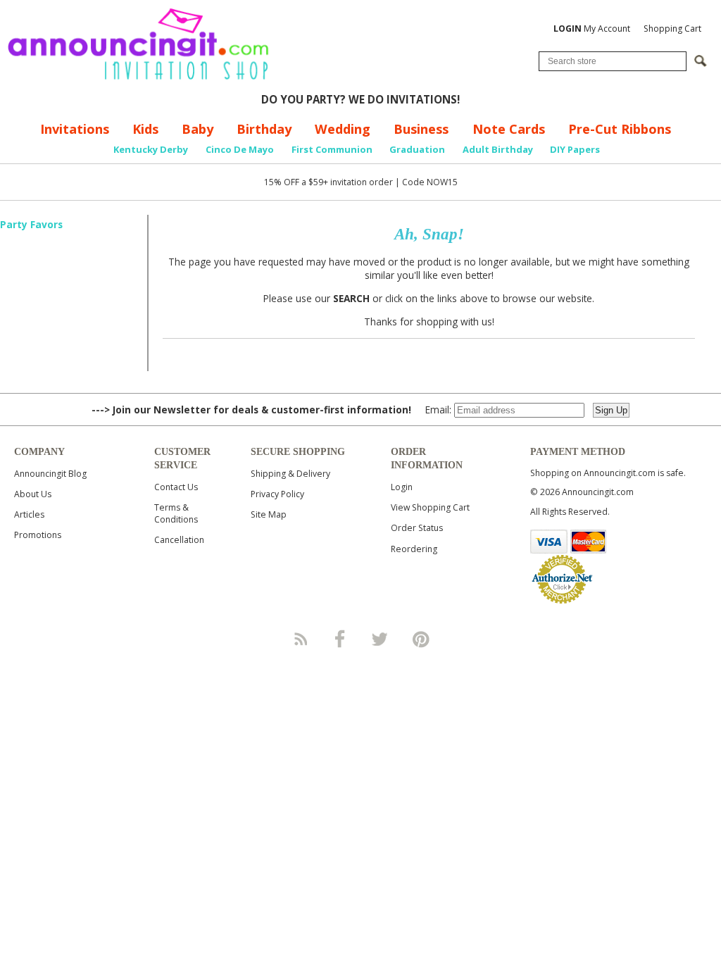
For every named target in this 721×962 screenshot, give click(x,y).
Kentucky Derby (150, 149)
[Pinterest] (421, 639)
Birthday (264, 128)
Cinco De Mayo (240, 149)
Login (402, 487)
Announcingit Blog (50, 474)
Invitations (74, 128)
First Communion (331, 149)
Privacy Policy (277, 494)
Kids (145, 128)
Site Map (269, 514)
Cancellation (179, 540)
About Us (32, 494)
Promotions (37, 535)
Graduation (417, 149)
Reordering (414, 549)
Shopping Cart (672, 29)
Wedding (342, 128)
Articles (29, 514)
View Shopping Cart (430, 507)
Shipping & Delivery (290, 474)
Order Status (417, 528)
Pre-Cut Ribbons (619, 128)
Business (421, 128)
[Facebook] (340, 639)
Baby (197, 128)
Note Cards (508, 128)
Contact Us (176, 487)
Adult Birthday (498, 149)
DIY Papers (575, 149)
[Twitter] (381, 639)
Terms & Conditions (176, 513)
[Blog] (300, 639)
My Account (591, 29)
